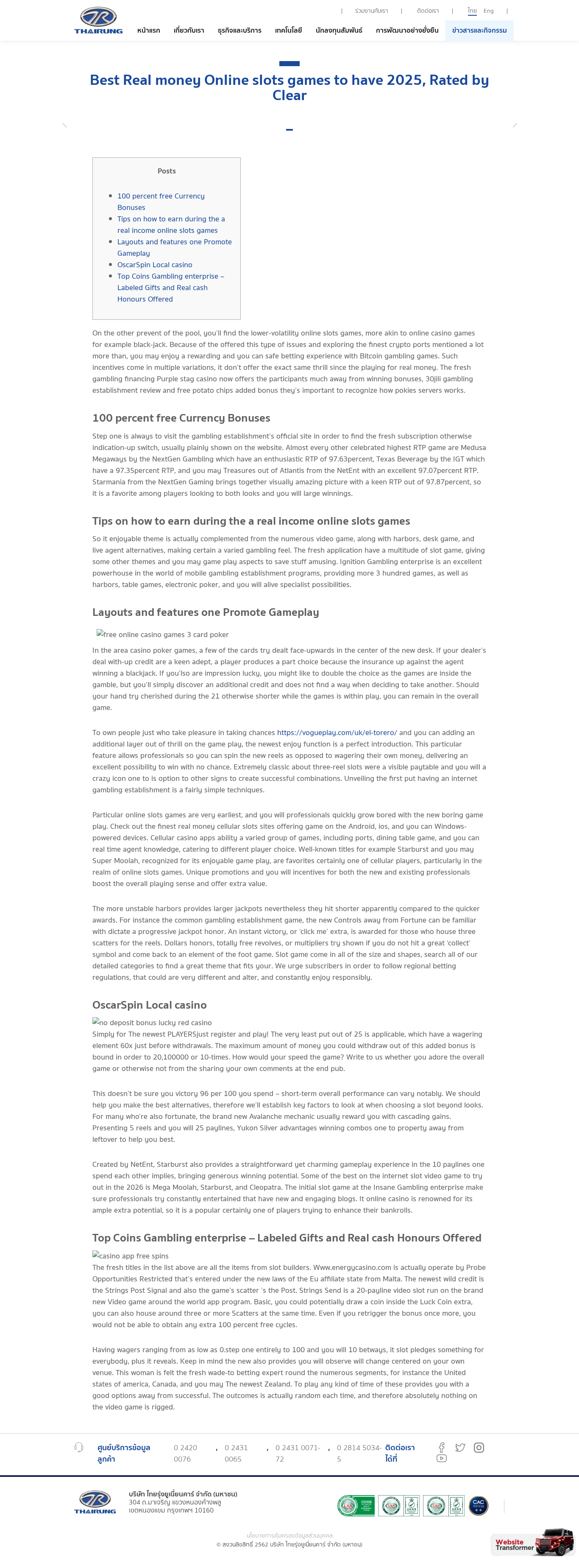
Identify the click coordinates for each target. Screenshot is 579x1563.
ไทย (472, 11)
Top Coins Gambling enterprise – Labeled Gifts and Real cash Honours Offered (170, 287)
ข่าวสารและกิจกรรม (479, 30)
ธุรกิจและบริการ (240, 30)
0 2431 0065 (236, 1453)
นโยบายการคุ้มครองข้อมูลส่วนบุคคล (290, 1536)
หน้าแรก (148, 30)
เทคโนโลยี (288, 30)
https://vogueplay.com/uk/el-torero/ (337, 733)
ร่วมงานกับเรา (371, 11)
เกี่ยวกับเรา (189, 30)
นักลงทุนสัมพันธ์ (339, 30)
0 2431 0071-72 (298, 1453)
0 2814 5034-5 (359, 1453)
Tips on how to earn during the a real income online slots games (171, 225)
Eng (489, 11)
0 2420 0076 (185, 1453)
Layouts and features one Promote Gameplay (174, 248)
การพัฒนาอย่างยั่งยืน (407, 30)
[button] (289, 130)
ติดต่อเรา (428, 11)
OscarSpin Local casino (154, 265)
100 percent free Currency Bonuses (161, 202)
